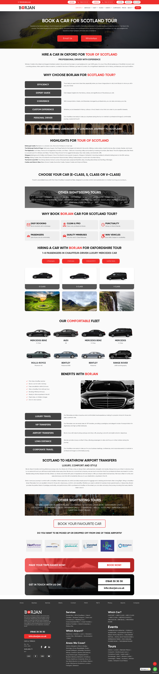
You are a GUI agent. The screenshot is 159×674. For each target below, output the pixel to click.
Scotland (105, 200)
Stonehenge (51, 200)
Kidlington (74, 650)
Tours (101, 8)
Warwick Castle (72, 200)
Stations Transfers (71, 624)
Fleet (94, 8)
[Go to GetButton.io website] (155, 672)
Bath (60, 200)
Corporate (117, 8)
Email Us (67, 38)
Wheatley (81, 650)
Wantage (69, 648)
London (48, 197)
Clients (60, 603)
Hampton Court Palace (79, 203)
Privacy (110, 603)
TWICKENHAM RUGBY (120, 644)
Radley (85, 646)
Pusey (87, 648)
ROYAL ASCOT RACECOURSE (124, 637)
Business (34, 603)
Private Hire (69, 615)
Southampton (88, 636)
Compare (136, 603)
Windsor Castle (119, 200)
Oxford (39, 197)
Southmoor (81, 663)
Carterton (74, 652)
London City (70, 636)
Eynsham (87, 650)
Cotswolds (81, 659)
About (130, 8)
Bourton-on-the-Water (80, 661)
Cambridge (86, 200)
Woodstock (87, 652)
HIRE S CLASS (113, 617)
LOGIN (120, 2)
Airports (79, 8)
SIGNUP (128, 2)
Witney (68, 652)
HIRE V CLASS (130, 615)
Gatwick (76, 634)
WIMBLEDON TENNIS (114, 639)
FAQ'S (86, 603)
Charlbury (87, 657)
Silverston (76, 665)
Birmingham (79, 636)
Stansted (88, 634)
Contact (73, 603)
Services (87, 8)
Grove (75, 648)
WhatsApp (91, 38)
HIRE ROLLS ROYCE (125, 617)
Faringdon (69, 665)
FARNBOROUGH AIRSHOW (116, 630)
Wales (96, 200)
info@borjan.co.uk (25, 2)
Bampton (81, 657)
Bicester (68, 657)
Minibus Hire (69, 626)
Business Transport (79, 617)
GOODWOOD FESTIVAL (125, 632)
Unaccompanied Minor (73, 622)
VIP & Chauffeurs (79, 615)
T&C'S (98, 603)
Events (108, 8)
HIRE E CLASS (120, 615)
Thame (68, 659)
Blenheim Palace (61, 197)
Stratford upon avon (93, 197)
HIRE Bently (121, 619)
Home (21, 603)
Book (138, 7)
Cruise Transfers (86, 622)
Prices (124, 8)
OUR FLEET (111, 615)
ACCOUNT (136, 2)
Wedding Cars (79, 619)
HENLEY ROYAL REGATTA (115, 635)
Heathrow (69, 634)
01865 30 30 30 (84, 2)
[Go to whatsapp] (155, 669)
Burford (80, 652)
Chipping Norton (83, 654)
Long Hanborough (71, 654)
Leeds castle (37, 200)
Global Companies (84, 624)
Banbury (74, 657)
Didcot (80, 646)
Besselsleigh (81, 648)
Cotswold (76, 197)
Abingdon (74, 646)
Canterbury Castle (114, 197)
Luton (82, 634)
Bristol (69, 638)
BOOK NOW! (114, 565)
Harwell (68, 650)
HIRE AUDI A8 (112, 619)
